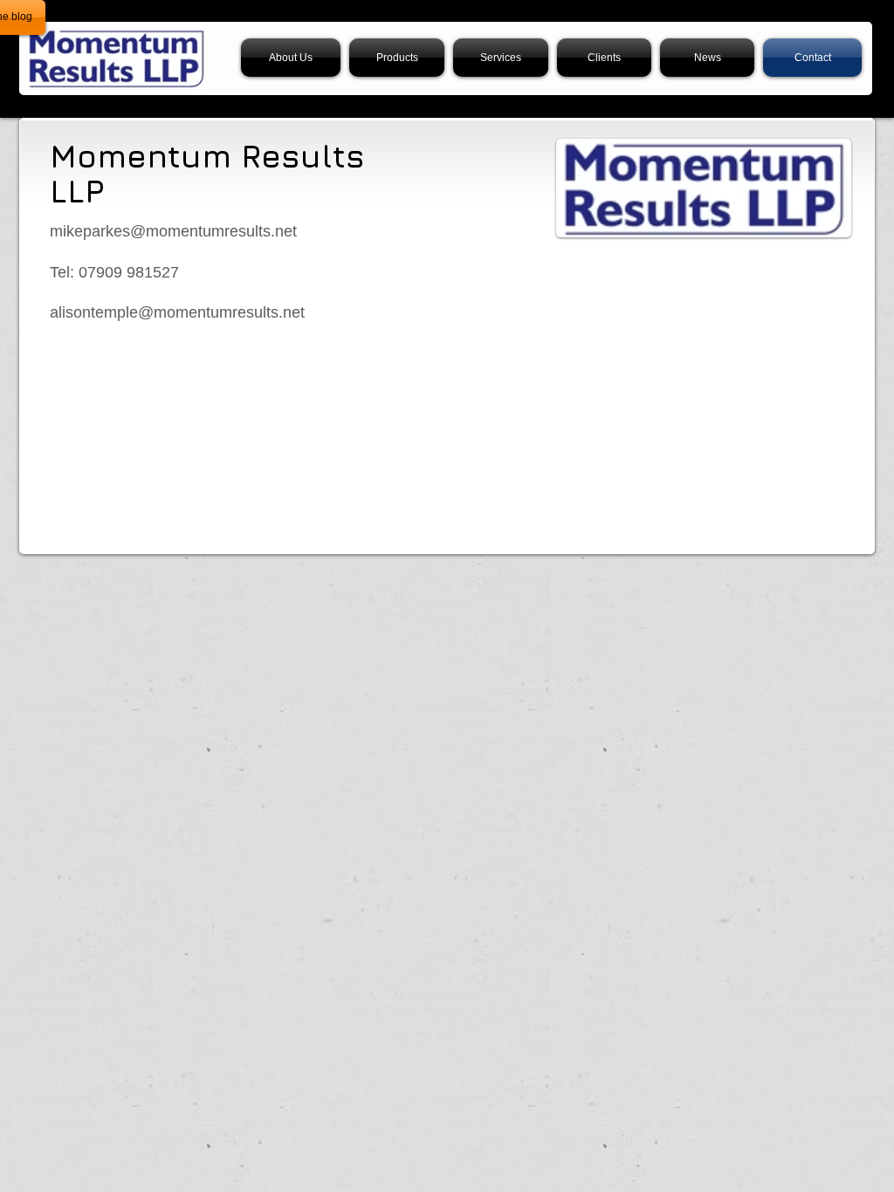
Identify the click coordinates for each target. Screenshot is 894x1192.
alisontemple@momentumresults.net (177, 312)
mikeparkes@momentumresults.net (173, 231)
